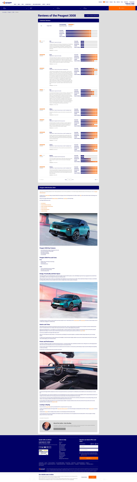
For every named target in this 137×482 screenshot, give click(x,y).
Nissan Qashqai (55, 198)
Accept (93, 477)
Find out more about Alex (59, 428)
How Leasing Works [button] (36, 4)
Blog (60, 451)
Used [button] (22, 4)
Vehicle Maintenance (62, 449)
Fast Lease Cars (61, 446)
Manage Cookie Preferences (63, 458)
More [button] (48, 4)
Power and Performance (45, 209)
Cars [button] (15, 4)
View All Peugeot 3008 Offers (92, 15)
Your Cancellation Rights (60, 462)
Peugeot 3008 (47, 195)
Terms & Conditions (51, 462)
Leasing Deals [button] (28, 4)
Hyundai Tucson (76, 320)
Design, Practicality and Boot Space (47, 206)
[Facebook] (40, 447)
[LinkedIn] (42, 447)
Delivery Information (62, 444)
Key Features (43, 203)
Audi (81, 330)
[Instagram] (48, 447)
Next (96, 179)
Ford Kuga (65, 198)
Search (122, 8)
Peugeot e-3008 (54, 401)
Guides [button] (43, 4)
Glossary (87, 462)
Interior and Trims (44, 207)
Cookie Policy (73, 462)
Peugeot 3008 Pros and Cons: (46, 204)
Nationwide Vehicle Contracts (62, 408)
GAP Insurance (41, 465)
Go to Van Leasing (62, 455)
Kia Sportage (83, 320)
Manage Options (84, 477)
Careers (46, 462)
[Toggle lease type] (103, 2)
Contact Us (61, 457)
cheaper (46, 411)
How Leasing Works (62, 450)
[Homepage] (7, 2)
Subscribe (88, 458)
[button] (15, 8)
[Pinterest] (50, 447)
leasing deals (91, 408)
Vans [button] (19, 4)
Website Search (61, 456)
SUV (80, 195)
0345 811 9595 (129, 3)
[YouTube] (45, 447)
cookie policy (72, 479)
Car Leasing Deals (62, 445)
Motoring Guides (62, 452)
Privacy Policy (84, 455)
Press (60, 443)
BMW (84, 330)
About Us (60, 442)
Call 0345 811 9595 (44, 442)
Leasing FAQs (41, 462)
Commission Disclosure (81, 462)
